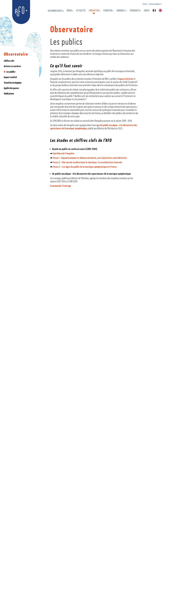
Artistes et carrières (12, 66)
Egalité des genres (11, 88)
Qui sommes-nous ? (55, 10)
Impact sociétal (10, 77)
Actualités (81, 10)
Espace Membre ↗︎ (155, 4)
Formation (107, 10)
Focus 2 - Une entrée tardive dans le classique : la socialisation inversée (87, 162)
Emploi (147, 10)
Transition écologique (13, 82)
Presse (145, 4)
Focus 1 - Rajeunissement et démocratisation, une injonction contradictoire (90, 157)
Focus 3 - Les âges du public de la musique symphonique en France (85, 166)
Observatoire (94, 10)
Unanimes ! (121, 10)
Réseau (69, 10)
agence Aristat (126, 78)
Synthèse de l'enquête (63, 153)
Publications (9, 93)
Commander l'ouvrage (60, 185)
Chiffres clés (9, 60)
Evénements (135, 10)
